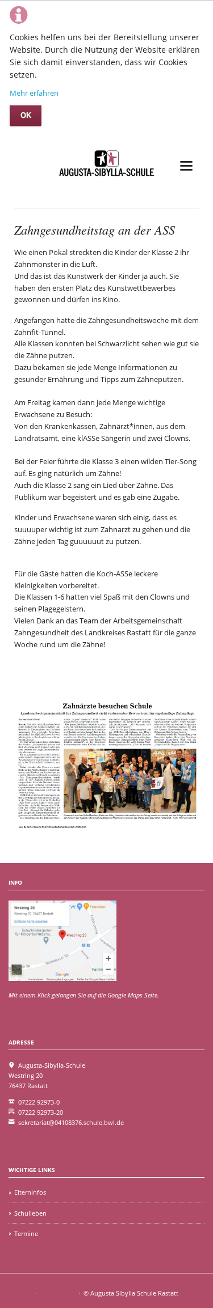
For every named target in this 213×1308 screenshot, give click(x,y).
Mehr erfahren (34, 93)
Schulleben (30, 1213)
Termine (26, 1233)
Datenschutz (58, 1293)
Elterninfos (30, 1192)
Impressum (16, 1293)
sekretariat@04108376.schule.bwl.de (71, 1122)
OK (25, 115)
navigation (186, 166)
